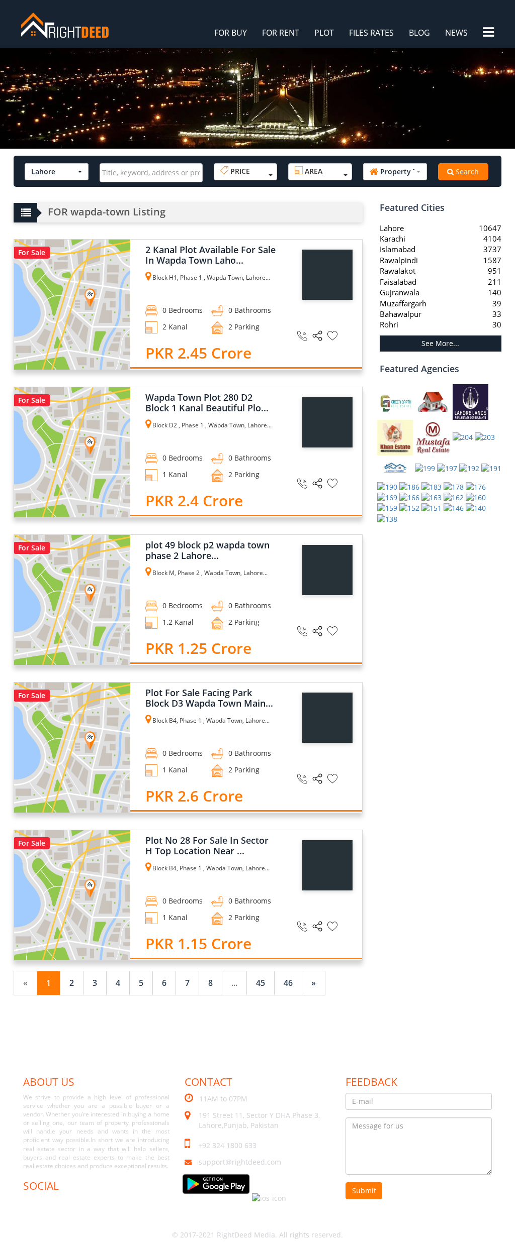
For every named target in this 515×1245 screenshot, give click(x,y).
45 (260, 982)
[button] (57, 171)
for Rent (280, 32)
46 (288, 982)
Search (466, 171)
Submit (364, 1190)
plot (324, 32)
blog (419, 32)
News (456, 32)
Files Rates (371, 32)
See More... (440, 343)
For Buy (230, 32)
